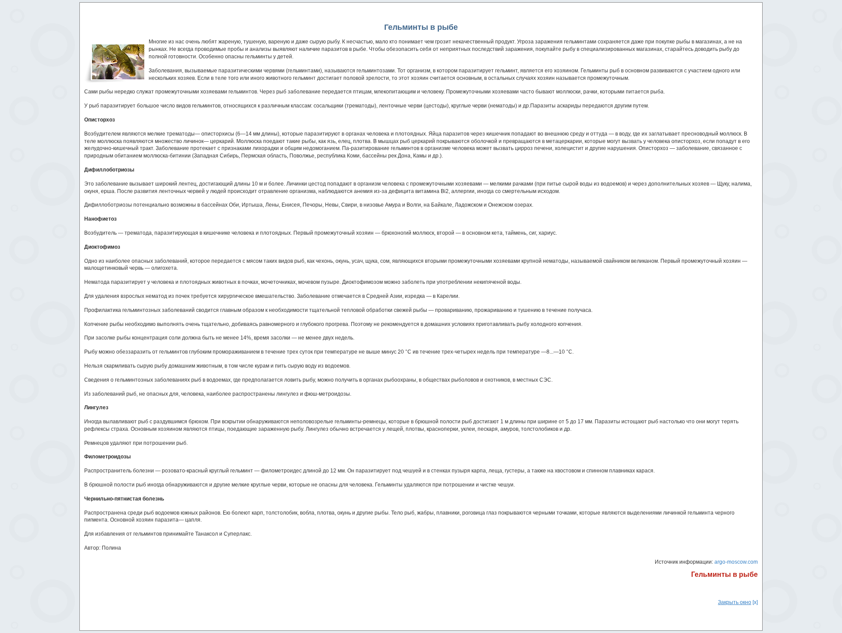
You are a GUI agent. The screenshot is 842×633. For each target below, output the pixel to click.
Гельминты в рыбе (724, 574)
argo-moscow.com (736, 562)
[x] (738, 602)
